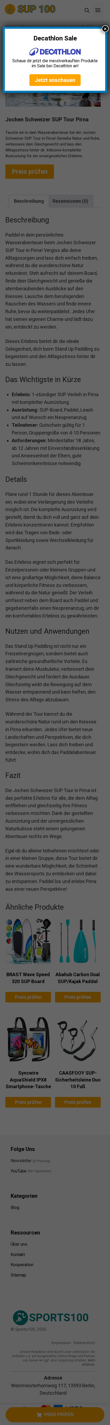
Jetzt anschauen (55, 80)
